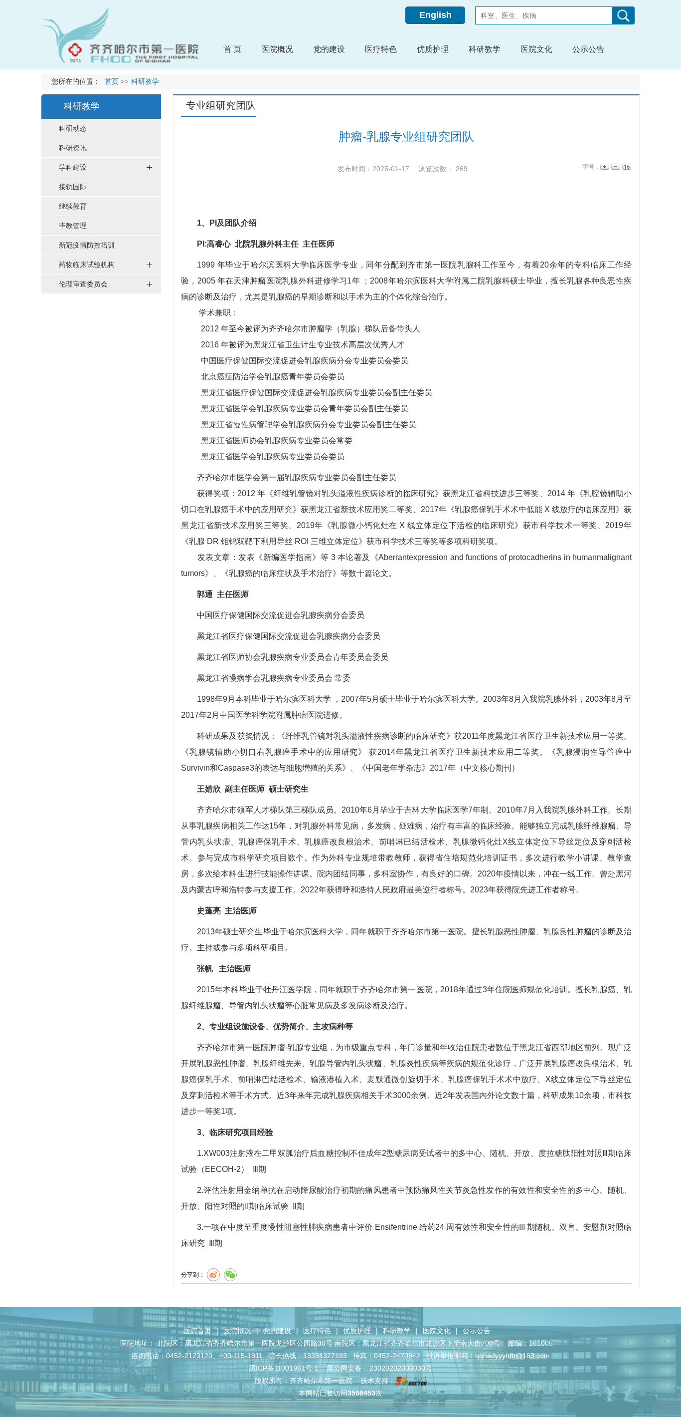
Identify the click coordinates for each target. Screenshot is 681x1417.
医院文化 (437, 1331)
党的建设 (277, 1331)
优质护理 (357, 1331)
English (435, 15)
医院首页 (197, 1331)
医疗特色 (317, 1331)
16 (626, 167)
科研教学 (397, 1331)
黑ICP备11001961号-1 (285, 1368)
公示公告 (477, 1331)
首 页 (232, 49)
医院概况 (237, 1331)
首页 (112, 81)
